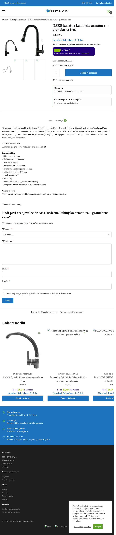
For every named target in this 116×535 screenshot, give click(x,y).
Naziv (5, 269)
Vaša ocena (7, 229)
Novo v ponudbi (7, 496)
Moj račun (5, 477)
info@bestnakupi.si (104, 3)
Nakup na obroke (15, 437)
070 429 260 (86, 3)
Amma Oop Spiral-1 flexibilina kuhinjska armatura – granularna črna (68, 379)
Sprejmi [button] (98, 526)
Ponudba (5, 493)
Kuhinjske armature (18, 20)
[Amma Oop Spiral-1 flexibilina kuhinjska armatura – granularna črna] (68, 350)
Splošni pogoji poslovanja (11, 509)
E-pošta (6, 281)
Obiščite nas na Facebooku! (15, 3)
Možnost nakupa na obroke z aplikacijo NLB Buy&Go (28, 440)
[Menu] (6, 11)
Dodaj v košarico (88, 72)
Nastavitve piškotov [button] (82, 526)
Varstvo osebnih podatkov (11, 512)
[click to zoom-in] (24, 40)
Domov (5, 20)
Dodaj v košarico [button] (23, 398)
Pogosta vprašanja (8, 480)
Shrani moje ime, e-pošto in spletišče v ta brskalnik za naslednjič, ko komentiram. (38, 294)
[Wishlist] (39, 333)
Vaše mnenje (8, 241)
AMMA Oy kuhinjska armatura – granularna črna (23, 379)
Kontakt (4, 499)
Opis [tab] (50, 120)
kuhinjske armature (75, 312)
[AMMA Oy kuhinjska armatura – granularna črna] (22, 350)
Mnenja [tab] (59, 120)
